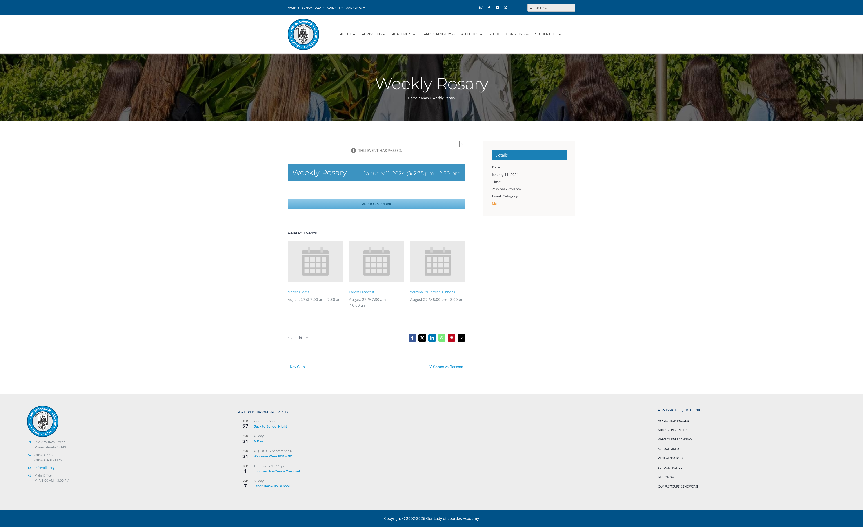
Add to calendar (376, 204)
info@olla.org (44, 468)
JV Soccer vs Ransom (445, 366)
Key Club (297, 366)
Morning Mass (298, 292)
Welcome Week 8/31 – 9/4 (273, 456)
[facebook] (489, 7)
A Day (258, 441)
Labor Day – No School (272, 485)
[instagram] (481, 7)
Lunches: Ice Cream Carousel (277, 471)
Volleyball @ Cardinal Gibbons (432, 292)
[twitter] (505, 7)
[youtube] (497, 7)
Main (496, 203)
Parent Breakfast (361, 292)
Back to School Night (270, 426)
